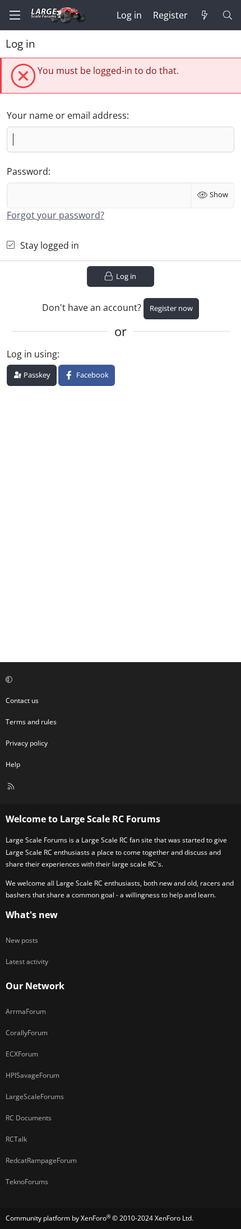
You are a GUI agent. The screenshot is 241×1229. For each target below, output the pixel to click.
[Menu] (14, 15)
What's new (32, 915)
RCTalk (16, 1139)
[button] (119, 679)
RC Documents (29, 1118)
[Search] (227, 15)
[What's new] (204, 15)
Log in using (32, 354)
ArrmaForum (26, 1011)
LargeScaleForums (35, 1096)
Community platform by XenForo (99, 1218)
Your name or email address (67, 115)
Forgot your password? (55, 215)
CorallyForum (27, 1032)
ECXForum (22, 1054)
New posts (22, 940)
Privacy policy (27, 743)
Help (13, 764)
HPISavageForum (32, 1075)
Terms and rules (31, 722)
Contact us (22, 700)
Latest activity (27, 961)
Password (27, 171)
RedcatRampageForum (41, 1160)
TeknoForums (27, 1181)
